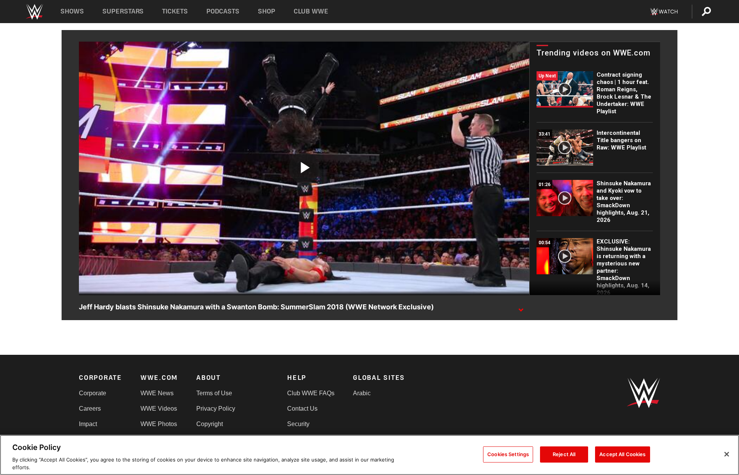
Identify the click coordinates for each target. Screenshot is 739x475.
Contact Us (302, 408)
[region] (369, 455)
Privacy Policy (215, 408)
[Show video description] (520, 307)
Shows (72, 11)
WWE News (157, 393)
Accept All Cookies (622, 454)
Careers (90, 408)
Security (298, 424)
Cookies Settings (508, 454)
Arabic (362, 393)
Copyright (209, 424)
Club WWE (311, 11)
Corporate (92, 393)
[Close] (726, 454)
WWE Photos (158, 424)
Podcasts (222, 11)
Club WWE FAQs (310, 393)
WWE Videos (158, 408)
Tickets (175, 11)
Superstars (123, 11)
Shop (266, 11)
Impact (88, 424)
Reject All (564, 454)
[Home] (34, 11)
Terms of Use (214, 393)
